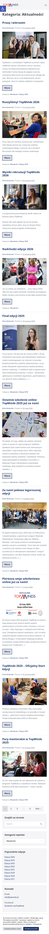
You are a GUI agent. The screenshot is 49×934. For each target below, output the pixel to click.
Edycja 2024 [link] (10, 860)
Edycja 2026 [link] (23, 94)
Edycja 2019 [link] (10, 873)
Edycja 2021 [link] (10, 870)
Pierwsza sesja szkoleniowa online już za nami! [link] (21, 580)
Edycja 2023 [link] (10, 863)
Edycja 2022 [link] (10, 867)
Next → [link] (39, 809)
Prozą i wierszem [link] (13, 22)
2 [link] (11, 809)
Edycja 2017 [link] (10, 879)
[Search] (41, 824)
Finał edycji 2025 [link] (13, 316)
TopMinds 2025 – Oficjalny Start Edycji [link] (23, 667)
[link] (3, 9)
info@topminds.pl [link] (12, 897)
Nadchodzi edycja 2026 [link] (17, 249)
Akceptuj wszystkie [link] (31, 929)
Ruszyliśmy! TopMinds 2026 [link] (20, 102)
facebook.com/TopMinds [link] (14, 906)
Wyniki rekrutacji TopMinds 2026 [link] (21, 173)
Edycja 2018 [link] (10, 876)
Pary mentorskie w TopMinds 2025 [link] (22, 740)
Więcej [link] (8, 89)
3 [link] (17, 809)
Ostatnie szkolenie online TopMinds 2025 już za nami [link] (20, 401)
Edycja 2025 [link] (23, 392)
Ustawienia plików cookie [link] (12, 929)
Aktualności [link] (14, 94)
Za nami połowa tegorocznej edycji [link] (21, 491)
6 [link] (30, 809)
